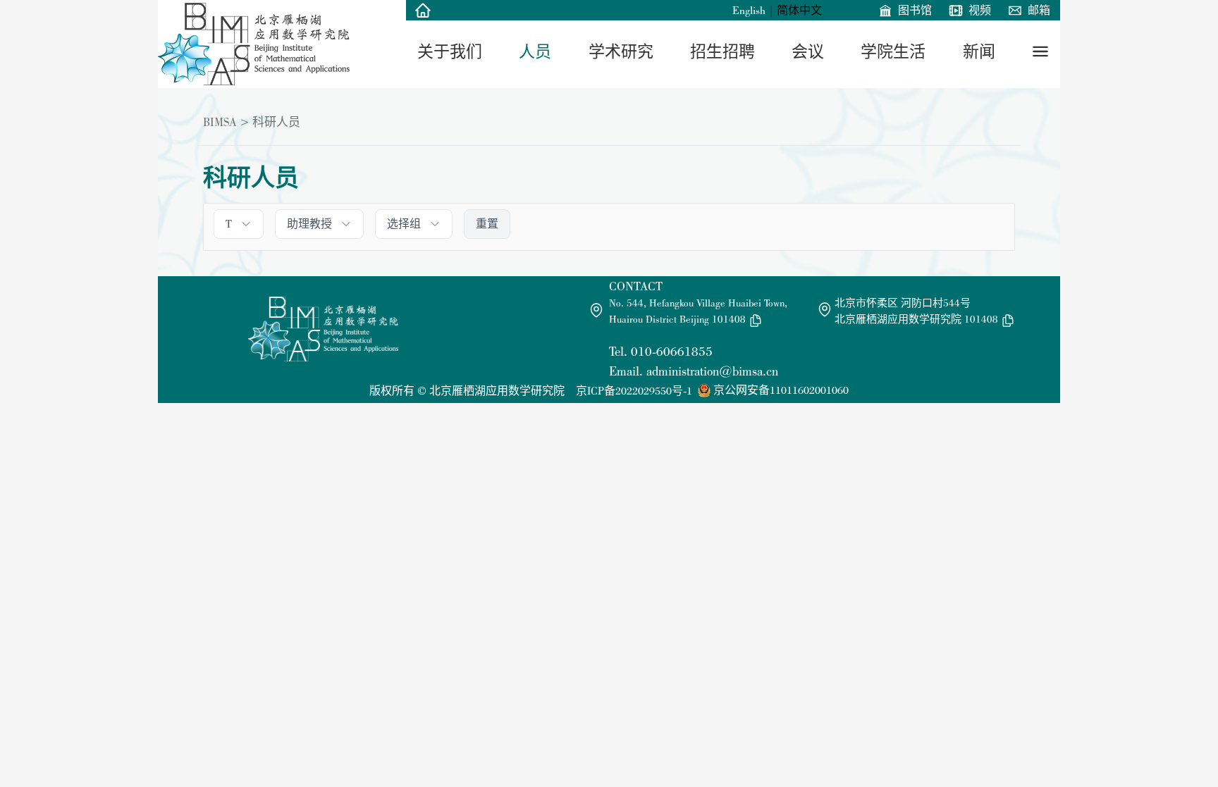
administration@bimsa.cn (712, 371)
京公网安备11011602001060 (781, 390)
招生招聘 (722, 51)
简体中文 (799, 10)
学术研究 (621, 51)
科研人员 (276, 122)
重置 (487, 223)
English (748, 10)
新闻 (979, 51)
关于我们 (449, 51)
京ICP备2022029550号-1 (634, 390)
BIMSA (220, 122)
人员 (535, 51)
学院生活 (893, 51)
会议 (808, 51)
